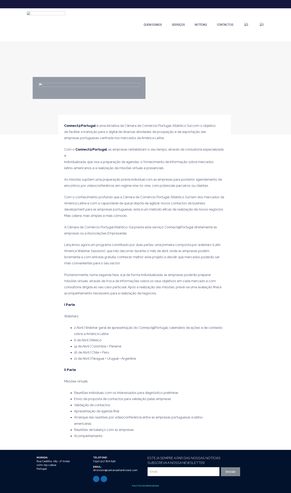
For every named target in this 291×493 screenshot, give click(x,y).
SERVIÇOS (178, 24)
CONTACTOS (225, 24)
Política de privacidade (145, 486)
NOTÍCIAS (201, 24)
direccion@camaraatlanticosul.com (115, 470)
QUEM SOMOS (153, 24)
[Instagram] (104, 479)
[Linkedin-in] (96, 479)
